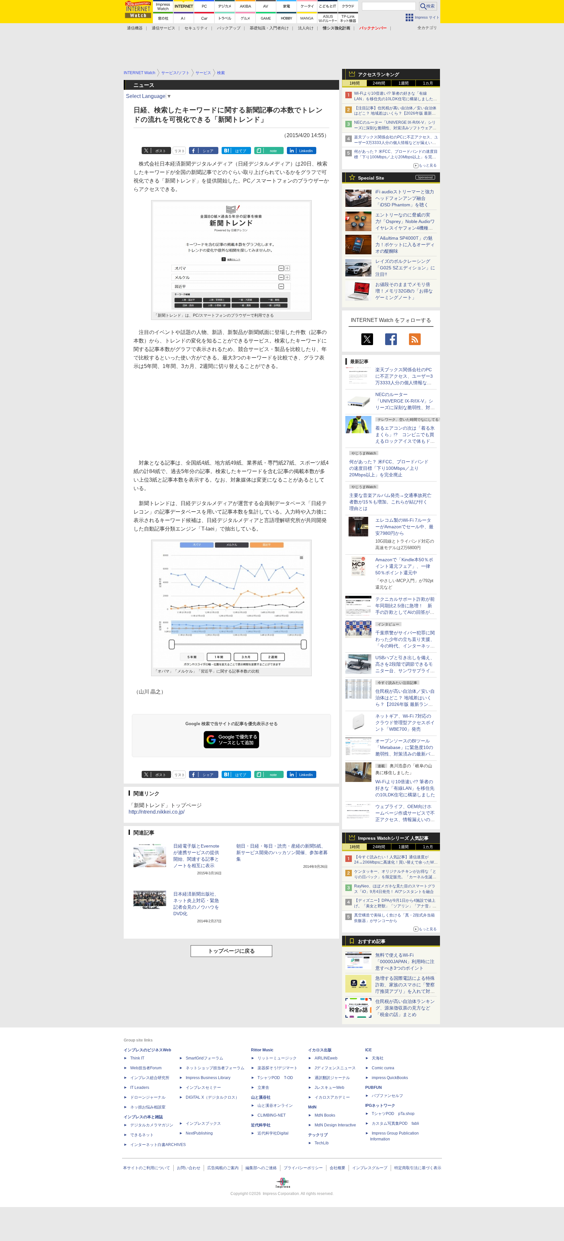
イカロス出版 (320, 1050)
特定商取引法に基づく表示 (417, 1168)
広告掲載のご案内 (223, 1168)
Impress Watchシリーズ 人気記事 (393, 838)
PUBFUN (373, 1087)
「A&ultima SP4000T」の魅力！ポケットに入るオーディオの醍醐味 (405, 244)
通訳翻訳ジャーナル (332, 1077)
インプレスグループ (369, 1168)
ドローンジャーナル (147, 1097)
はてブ (240, 151)
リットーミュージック (277, 1058)
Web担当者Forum (146, 1068)
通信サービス (163, 28)
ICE (368, 1050)
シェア (208, 151)
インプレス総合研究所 (149, 1077)
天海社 (378, 1058)
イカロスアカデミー (332, 1097)
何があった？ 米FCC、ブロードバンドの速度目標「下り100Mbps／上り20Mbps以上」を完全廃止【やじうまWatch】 (396, 157)
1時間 (355, 83)
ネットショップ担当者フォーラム (215, 1068)
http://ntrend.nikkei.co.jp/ (156, 812)
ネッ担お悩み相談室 (147, 1107)
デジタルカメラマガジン (151, 1125)
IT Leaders (139, 1087)
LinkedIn (306, 151)
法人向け (306, 28)
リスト (179, 151)
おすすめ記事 (371, 941)
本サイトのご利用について (146, 1168)
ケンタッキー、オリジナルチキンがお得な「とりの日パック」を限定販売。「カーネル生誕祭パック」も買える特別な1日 (395, 877)
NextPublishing (199, 1133)
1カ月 (428, 83)
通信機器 (135, 28)
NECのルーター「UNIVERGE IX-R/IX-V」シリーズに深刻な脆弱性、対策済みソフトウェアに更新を (395, 128)
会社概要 (337, 1168)
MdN (312, 1107)
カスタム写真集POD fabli (395, 1123)
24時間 (379, 83)
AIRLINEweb (326, 1058)
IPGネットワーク (380, 1105)
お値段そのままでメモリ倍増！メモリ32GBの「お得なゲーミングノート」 (404, 291)
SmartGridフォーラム (204, 1058)
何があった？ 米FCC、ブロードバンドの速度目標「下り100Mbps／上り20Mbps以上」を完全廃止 (389, 468)
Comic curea (383, 1068)
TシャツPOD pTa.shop (393, 1113)
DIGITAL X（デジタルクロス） (212, 1097)
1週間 (404, 83)
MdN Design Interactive (335, 1125)
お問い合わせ (188, 1168)
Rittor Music (262, 1050)
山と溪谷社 (261, 1097)
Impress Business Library (208, 1077)
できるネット (142, 1135)
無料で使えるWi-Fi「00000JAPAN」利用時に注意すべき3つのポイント (404, 961)
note (273, 151)
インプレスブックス (203, 1123)
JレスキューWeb (329, 1087)
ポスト (160, 151)
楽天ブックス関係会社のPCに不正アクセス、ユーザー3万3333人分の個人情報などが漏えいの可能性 (396, 143)
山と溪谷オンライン (275, 1105)
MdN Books (325, 1115)
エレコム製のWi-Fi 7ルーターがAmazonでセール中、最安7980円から (404, 526)
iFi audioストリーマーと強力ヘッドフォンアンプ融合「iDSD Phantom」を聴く (404, 198)
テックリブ (318, 1135)
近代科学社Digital (273, 1133)
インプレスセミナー (203, 1087)
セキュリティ (196, 28)
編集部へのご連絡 (261, 1168)
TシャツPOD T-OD (275, 1077)
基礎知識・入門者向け (269, 28)
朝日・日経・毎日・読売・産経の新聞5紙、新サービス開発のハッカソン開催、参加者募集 (282, 852)
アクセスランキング (378, 74)
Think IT (137, 1058)
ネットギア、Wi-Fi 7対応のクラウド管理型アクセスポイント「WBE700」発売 (405, 722)
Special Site (371, 178)
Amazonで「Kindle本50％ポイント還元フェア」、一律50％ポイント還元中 (404, 566)
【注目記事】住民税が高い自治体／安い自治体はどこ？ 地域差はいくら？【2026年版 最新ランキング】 (395, 113)
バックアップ (229, 28)
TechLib (322, 1143)
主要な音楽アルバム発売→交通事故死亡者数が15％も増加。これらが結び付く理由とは (390, 502)
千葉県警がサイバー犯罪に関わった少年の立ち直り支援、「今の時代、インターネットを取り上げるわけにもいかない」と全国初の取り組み (405, 645)
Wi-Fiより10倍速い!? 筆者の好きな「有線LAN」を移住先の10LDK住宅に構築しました (405, 788)
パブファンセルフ (387, 1095)
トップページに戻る (231, 951)
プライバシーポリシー (303, 1168)
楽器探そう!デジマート (278, 1068)
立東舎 (263, 1087)
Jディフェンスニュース (335, 1068)
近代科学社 (261, 1125)
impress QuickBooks (390, 1077)
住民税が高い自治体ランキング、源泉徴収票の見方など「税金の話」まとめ (405, 1008)
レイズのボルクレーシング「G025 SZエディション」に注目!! (405, 268)
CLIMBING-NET (272, 1115)
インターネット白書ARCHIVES (158, 1144)
